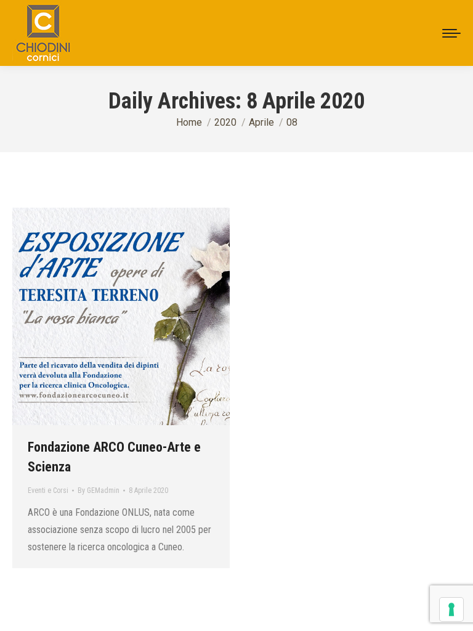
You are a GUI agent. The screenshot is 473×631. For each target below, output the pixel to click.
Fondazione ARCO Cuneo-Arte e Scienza (114, 456)
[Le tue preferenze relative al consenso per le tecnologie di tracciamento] (451, 609)
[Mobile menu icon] (451, 33)
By (98, 490)
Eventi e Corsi (48, 490)
